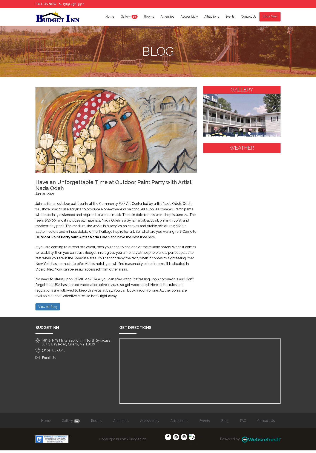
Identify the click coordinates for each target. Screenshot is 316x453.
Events (230, 16)
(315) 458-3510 (54, 350)
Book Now (270, 16)
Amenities (167, 16)
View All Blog (47, 307)
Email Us (49, 358)
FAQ (243, 420)
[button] (234, 133)
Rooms (149, 16)
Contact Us (248, 16)
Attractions (211, 16)
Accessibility (189, 16)
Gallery (128, 16)
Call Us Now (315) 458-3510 (59, 4)
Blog (225, 420)
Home (110, 16)
